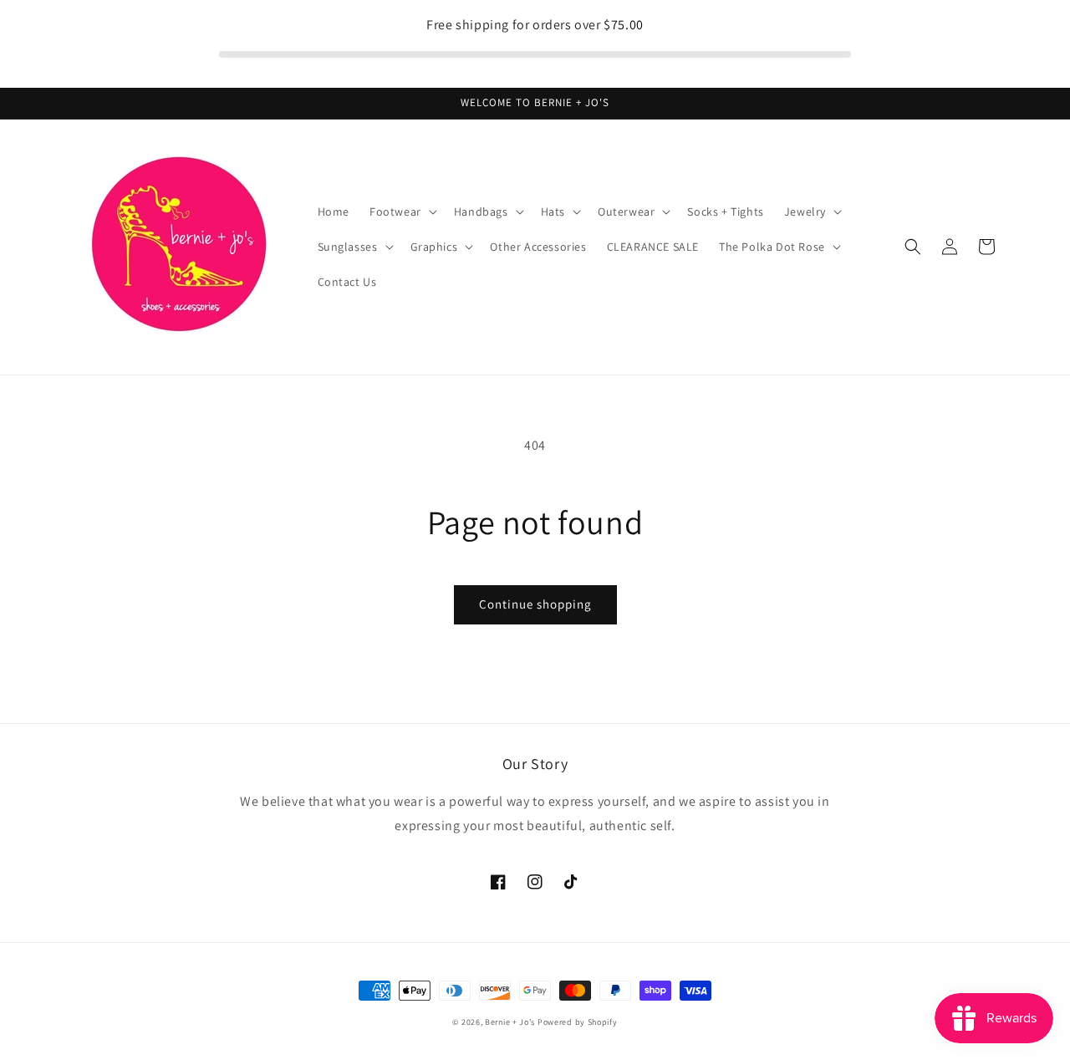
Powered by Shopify (578, 1022)
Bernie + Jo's (510, 1022)
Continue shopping (535, 604)
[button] (401, 211)
